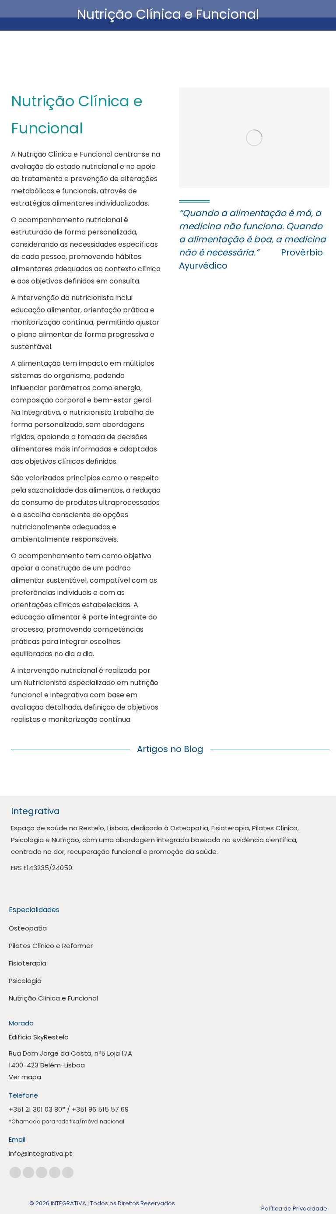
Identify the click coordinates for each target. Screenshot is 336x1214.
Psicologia (25, 980)
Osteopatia (28, 928)
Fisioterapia (27, 963)
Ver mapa (25, 1076)
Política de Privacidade (294, 1208)
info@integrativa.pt (40, 1153)
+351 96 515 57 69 (100, 1109)
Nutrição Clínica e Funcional (53, 998)
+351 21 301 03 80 (35, 1109)
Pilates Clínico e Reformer (51, 945)
